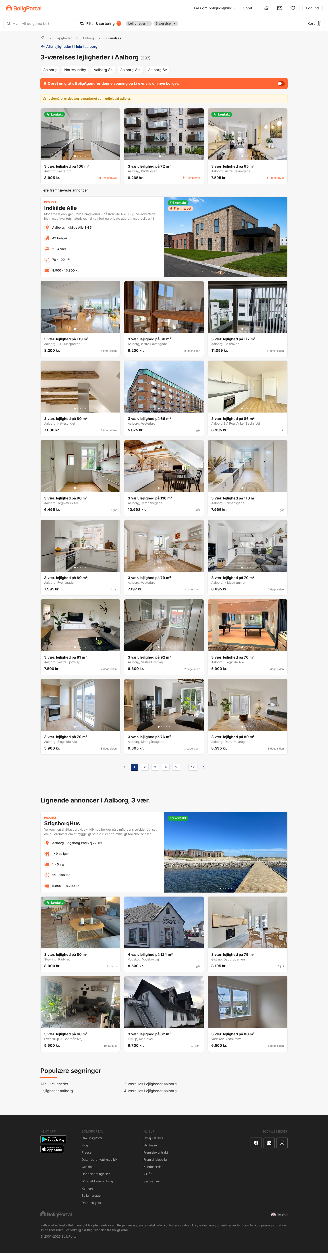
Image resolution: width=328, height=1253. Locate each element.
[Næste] (203, 767)
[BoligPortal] (24, 8)
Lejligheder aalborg (56, 1091)
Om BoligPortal (92, 1138)
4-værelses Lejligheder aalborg (150, 1091)
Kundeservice (153, 1167)
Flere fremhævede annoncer (64, 190)
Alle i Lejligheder (54, 1084)
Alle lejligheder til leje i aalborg (72, 46)
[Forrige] (124, 767)
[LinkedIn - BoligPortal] (269, 1142)
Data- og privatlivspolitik (99, 1159)
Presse (86, 1152)
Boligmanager (92, 1195)
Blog (85, 1145)
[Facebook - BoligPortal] (256, 1142)
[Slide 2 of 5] (77, 156)
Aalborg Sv (157, 69)
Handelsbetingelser (96, 1174)
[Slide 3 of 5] (80, 156)
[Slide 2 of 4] (162, 156)
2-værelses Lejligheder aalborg (150, 1084)
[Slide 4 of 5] (83, 156)
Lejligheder (64, 38)
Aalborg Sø (103, 69)
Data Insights (91, 1203)
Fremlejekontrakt (155, 1152)
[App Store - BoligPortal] (52, 1149)
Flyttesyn (150, 1145)
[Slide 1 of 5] (75, 156)
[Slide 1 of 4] (160, 156)
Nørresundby (75, 69)
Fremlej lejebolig (155, 1159)
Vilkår (147, 1174)
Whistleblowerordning (97, 1181)
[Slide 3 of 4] (165, 156)
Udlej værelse (153, 1138)
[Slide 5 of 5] (85, 156)
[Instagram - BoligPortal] (282, 1142)
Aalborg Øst (130, 69)
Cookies (87, 1167)
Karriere (87, 1188)
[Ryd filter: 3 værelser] (174, 23)
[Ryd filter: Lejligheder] (147, 23)
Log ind (312, 8)
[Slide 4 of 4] (168, 156)
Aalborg (88, 38)
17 (193, 767)
